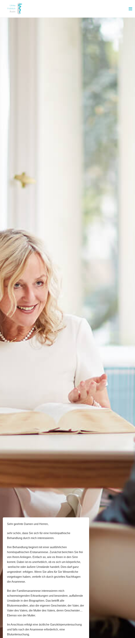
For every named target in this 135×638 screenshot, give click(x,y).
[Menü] (130, 8)
